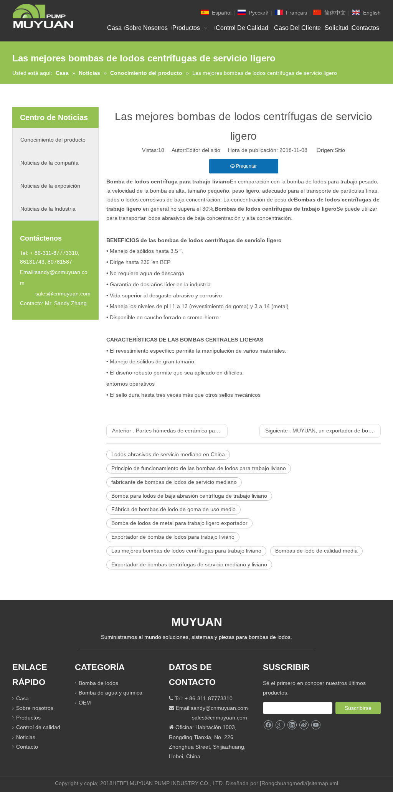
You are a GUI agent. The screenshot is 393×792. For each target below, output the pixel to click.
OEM (85, 703)
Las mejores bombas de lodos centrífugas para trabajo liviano (186, 551)
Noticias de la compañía (49, 163)
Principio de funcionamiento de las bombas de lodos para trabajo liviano (198, 468)
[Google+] (280, 725)
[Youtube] (315, 725)
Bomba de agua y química (110, 693)
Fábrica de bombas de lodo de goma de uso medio (173, 509)
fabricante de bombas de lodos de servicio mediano (174, 482)
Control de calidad (38, 727)
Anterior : (170, 430)
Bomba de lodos (98, 683)
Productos (28, 717)
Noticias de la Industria (48, 209)
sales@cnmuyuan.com (63, 293)
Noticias (25, 737)
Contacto (27, 747)
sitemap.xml (323, 783)
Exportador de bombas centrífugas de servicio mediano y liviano (189, 564)
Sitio (340, 150)
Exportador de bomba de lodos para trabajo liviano (172, 537)
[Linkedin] (292, 725)
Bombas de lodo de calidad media (316, 551)
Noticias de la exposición (50, 186)
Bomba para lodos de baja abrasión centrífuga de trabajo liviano (189, 496)
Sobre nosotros (34, 708)
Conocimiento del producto (53, 140)
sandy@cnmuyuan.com (219, 708)
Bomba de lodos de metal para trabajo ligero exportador (179, 523)
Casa (22, 698)
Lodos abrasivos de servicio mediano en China (168, 454)
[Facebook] (268, 725)
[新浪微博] (304, 725)
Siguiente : (323, 430)
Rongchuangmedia (284, 783)
